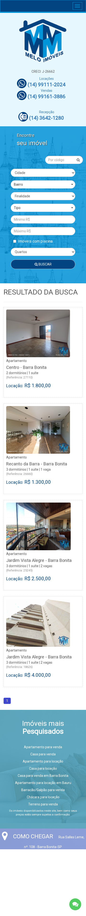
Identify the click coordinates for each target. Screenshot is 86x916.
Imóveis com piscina (35, 241)
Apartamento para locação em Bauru (43, 783)
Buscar (45, 264)
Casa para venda (43, 754)
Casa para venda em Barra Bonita (43, 776)
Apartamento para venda (43, 747)
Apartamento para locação (43, 761)
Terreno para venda (43, 804)
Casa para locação (43, 768)
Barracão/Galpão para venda (43, 790)
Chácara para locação (43, 797)
